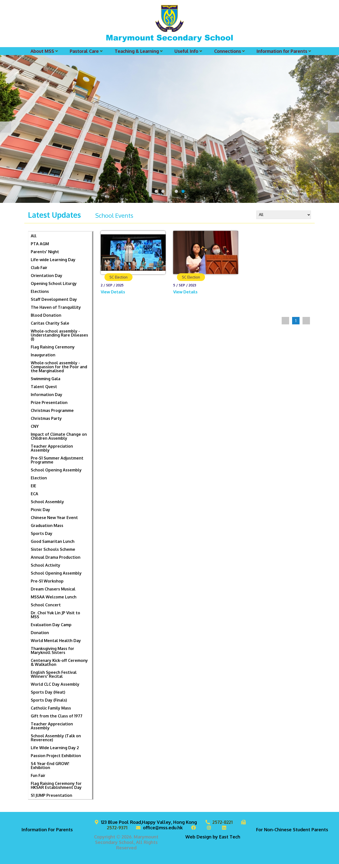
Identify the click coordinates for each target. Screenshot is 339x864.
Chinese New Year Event (54, 517)
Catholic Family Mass (51, 708)
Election (39, 477)
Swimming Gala (45, 378)
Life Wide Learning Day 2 (55, 747)
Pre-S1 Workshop (47, 581)
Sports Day (41, 533)
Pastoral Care (84, 51)
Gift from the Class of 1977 (56, 715)
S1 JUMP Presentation (51, 795)
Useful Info (186, 51)
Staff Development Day (54, 299)
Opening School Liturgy (54, 283)
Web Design (198, 836)
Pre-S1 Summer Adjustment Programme (57, 460)
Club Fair (39, 267)
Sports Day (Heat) (48, 692)
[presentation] (5, 127)
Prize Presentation (49, 402)
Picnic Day (40, 509)
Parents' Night (45, 251)
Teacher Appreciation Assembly (52, 448)
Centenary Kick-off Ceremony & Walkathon (59, 662)
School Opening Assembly (56, 469)
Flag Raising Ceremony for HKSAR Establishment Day (56, 785)
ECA (34, 493)
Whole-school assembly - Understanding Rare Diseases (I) (59, 335)
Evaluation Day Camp (51, 624)
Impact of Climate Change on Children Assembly (59, 436)
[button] (156, 191)
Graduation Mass (47, 525)
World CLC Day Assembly (55, 684)
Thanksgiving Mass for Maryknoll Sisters (52, 650)
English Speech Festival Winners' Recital (54, 674)
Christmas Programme (52, 410)
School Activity (45, 565)
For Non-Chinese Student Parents (292, 829)
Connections (227, 51)
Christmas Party (46, 418)
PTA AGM (40, 243)
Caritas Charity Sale (50, 323)
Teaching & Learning (137, 51)
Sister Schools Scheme (53, 549)
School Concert (46, 604)
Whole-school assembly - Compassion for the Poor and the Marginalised (59, 366)
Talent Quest (44, 386)
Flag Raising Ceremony (53, 346)
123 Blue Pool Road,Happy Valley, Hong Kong (149, 822)
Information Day (46, 394)
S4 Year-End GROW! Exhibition (50, 765)
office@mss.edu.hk (163, 827)
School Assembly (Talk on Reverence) (56, 737)
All (33, 235)
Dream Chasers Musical (53, 588)
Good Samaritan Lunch (52, 541)
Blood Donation (46, 315)
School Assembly (47, 501)
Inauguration (43, 354)
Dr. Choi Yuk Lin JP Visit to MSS (55, 614)
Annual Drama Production (55, 557)
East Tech (229, 836)
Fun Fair (38, 775)
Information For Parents (47, 829)
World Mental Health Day (56, 640)
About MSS (42, 51)
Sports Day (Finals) (49, 700)
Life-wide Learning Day (53, 259)
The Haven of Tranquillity (56, 307)
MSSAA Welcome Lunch (53, 596)
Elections (40, 291)
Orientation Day (46, 275)
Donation (40, 632)
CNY (35, 426)
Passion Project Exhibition (56, 755)
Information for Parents (282, 51)
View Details (113, 291)
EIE (33, 485)
